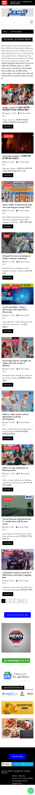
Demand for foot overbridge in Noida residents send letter (16, 257)
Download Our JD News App (17, 615)
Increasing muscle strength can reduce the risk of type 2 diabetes (16, 363)
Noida (6, 87)
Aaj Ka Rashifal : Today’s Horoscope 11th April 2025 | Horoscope (15, 309)
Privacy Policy (28, 778)
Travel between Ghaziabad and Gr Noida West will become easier (16, 521)
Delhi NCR (8, 136)
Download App (17, 756)
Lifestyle (15, 341)
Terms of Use (17, 778)
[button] (31, 791)
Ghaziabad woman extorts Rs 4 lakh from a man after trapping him (16, 575)
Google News (17, 783)
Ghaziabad (8, 499)
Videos (14, 776)
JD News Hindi (25, 113)
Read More (8, 126)
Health (6, 341)
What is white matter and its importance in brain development (15, 416)
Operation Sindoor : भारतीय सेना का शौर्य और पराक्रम (16, 157)
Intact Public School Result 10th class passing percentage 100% (17, 205)
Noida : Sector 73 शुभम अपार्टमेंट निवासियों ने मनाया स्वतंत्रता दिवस (16, 108)
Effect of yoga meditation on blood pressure (15, 469)
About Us (21, 776)
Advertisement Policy (19, 781)
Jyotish (6, 287)
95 (21, 601)
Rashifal (15, 287)
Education (7, 185)
